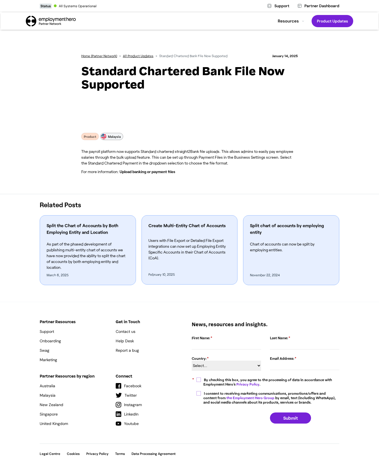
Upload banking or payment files (147, 171)
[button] (291, 21)
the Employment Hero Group (250, 398)
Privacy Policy (247, 384)
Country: (199, 358)
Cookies (73, 454)
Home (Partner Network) (99, 56)
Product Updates (332, 21)
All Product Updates (138, 56)
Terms (120, 454)
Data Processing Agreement (154, 454)
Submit (290, 418)
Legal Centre (50, 454)
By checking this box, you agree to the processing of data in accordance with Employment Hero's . (267, 382)
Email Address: (282, 358)
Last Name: (279, 338)
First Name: (201, 338)
